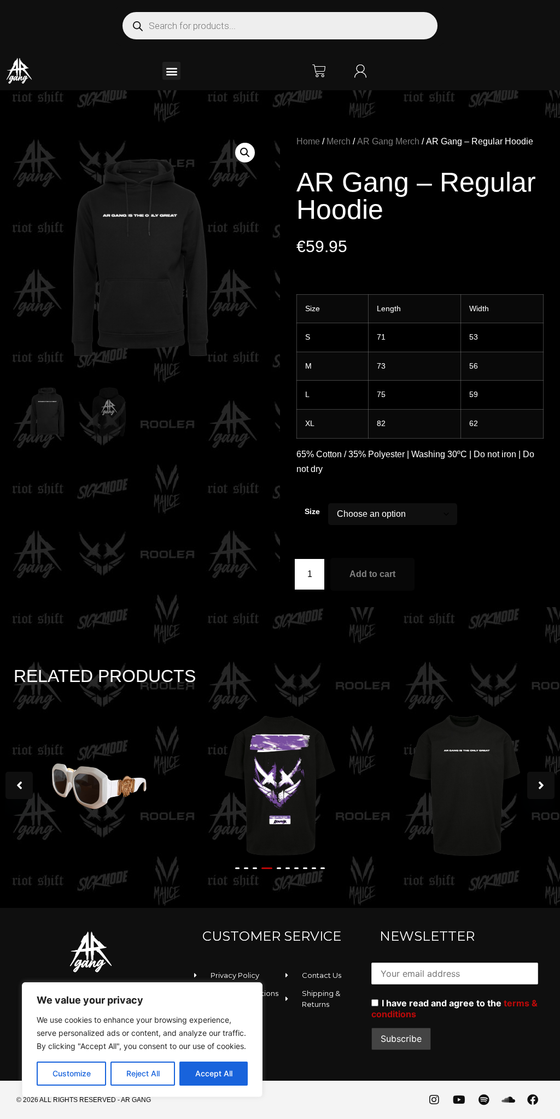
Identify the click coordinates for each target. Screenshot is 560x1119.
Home (308, 141)
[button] (171, 71)
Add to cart (372, 574)
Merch (338, 141)
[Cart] (319, 71)
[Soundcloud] (508, 1100)
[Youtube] (459, 1100)
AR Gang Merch (388, 141)
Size (312, 511)
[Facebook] (533, 1100)
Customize (71, 1073)
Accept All (213, 1073)
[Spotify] (483, 1100)
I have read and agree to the (454, 1008)
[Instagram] (434, 1100)
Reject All (143, 1073)
